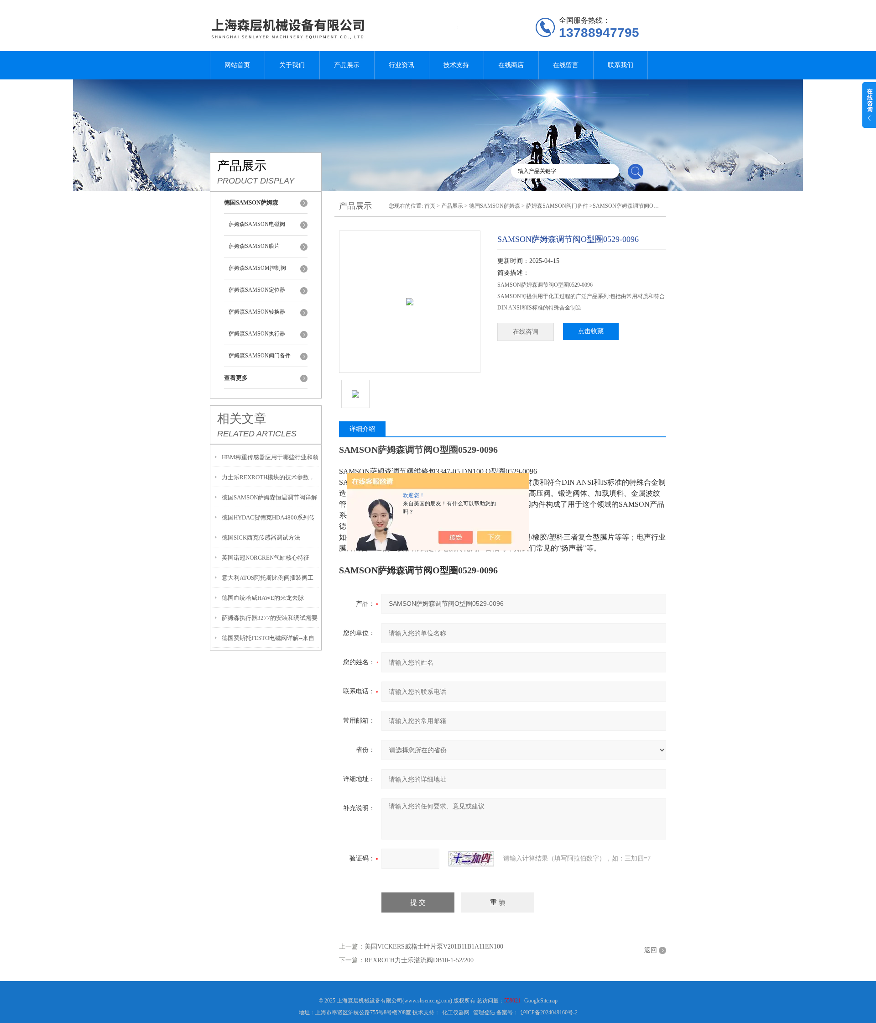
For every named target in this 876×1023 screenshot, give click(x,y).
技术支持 (456, 65)
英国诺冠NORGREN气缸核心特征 (265, 557)
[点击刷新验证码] (471, 858)
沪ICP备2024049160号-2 (549, 1012)
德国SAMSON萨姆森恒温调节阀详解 (269, 497)
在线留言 (566, 65)
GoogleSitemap (541, 1000)
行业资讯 (401, 65)
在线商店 (511, 65)
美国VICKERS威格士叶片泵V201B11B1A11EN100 (434, 946)
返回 (650, 950)
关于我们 (292, 65)
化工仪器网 (455, 1012)
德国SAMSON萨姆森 (494, 206)
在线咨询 (525, 331)
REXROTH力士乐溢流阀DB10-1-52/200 (419, 960)
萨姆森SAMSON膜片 (254, 246)
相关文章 (241, 418)
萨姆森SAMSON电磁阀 (257, 224)
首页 (429, 206)
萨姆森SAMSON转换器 (257, 312)
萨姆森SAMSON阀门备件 (260, 355)
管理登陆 (484, 1012)
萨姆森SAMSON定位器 (257, 290)
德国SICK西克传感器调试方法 (261, 537)
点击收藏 (591, 331)
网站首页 (237, 65)
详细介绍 (362, 428)
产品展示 (347, 65)
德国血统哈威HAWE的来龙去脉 (263, 597)
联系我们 (620, 65)
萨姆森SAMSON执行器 (257, 334)
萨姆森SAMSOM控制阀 (257, 268)
